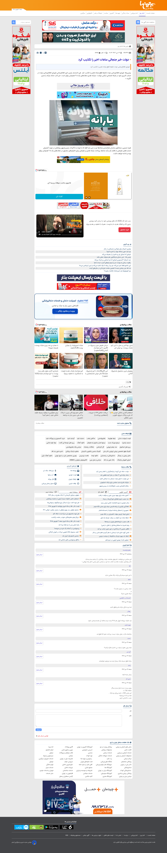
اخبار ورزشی (134, 13)
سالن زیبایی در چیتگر (124, 455)
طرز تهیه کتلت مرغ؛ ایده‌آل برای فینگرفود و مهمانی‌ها (63, 502)
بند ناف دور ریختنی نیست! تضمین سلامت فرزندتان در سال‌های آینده (110, 268)
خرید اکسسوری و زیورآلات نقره (55, 438)
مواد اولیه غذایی (51, 443)
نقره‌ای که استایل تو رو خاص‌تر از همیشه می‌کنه (116, 254)
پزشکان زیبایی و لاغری (124, 773)
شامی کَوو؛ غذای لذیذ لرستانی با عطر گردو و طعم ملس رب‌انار (111, 532)
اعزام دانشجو (49, 750)
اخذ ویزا (51, 747)
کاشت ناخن (127, 750)
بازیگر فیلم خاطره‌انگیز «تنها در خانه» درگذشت (65, 517)
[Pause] (86, 197)
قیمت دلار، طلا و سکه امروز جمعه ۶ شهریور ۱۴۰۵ (64, 521)
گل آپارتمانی (100, 447)
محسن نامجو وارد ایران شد (70, 536)
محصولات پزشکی (106, 750)
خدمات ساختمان (68, 770)
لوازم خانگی (49, 764)
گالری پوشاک (69, 747)
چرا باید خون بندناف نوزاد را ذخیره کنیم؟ (119, 252)
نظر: (130, 715)
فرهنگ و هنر (98, 13)
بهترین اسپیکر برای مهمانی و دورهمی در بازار (117, 249)
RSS (67, 835)
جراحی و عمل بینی (95, 460)
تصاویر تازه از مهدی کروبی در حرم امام (117, 540)
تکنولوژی (90, 13)
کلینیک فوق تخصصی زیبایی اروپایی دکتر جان (117, 451)
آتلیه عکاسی (88, 776)
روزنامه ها (73, 470)
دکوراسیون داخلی (67, 764)
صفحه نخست (150, 13)
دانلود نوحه (94, 455)
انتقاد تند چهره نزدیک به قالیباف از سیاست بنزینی (114, 536)
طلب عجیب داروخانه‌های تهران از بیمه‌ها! (117, 522)
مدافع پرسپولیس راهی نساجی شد (69, 540)
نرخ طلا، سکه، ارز (48, 470)
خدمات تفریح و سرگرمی (46, 759)
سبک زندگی (126, 13)
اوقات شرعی (72, 483)
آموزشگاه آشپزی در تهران (84, 747)
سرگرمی (82, 13)
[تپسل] (36, 170)
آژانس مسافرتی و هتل (66, 776)
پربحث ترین (49, 492)
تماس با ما (119, 835)
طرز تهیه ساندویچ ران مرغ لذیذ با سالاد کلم (66, 514)
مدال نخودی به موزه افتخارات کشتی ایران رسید (115, 503)
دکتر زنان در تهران (126, 764)
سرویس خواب (68, 761)
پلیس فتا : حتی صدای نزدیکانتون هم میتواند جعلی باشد (114, 257)
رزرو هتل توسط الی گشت (66, 443)
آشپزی (112, 13)
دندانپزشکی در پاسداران (108, 455)
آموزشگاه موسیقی (106, 773)
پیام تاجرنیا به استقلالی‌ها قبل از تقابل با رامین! (115, 525)
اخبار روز (142, 13)
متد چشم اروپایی (112, 447)
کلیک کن (59, 196)
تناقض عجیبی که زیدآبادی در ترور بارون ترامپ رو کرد (113, 529)
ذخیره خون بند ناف (57, 451)
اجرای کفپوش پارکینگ (124, 460)
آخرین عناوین (123, 492)
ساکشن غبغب (91, 438)
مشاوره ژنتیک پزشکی (72, 451)
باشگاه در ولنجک (89, 447)
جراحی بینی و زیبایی (125, 776)
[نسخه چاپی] (37, 53)
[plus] (45, 53)
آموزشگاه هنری (107, 776)
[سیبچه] (66, 827)
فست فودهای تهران (86, 761)
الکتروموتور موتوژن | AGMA (78, 460)
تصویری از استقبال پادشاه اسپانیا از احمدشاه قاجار (114, 510)
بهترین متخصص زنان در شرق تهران (66, 455)
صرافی (51, 753)
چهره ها (118, 13)
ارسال (39, 730)
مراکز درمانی (127, 759)
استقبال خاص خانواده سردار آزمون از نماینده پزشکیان (62, 499)
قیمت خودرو (72, 475)
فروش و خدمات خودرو (46, 770)
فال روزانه (51, 479)
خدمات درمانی (107, 753)
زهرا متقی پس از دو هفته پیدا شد (69, 525)
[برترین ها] (146, 5)
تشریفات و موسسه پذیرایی (84, 770)
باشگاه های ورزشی (106, 761)
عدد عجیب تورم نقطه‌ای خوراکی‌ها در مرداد (116, 499)
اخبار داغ (101, 492)
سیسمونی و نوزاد (48, 756)
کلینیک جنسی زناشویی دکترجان (91, 451)
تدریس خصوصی (87, 750)
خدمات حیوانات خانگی (105, 756)
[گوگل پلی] (51, 827)
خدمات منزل (49, 767)
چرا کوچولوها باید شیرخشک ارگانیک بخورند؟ (117, 271)
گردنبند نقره (70, 438)
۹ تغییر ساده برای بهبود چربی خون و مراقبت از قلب (113, 495)
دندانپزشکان (127, 767)
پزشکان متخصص (126, 761)
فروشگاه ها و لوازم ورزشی (104, 764)
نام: (130, 711)
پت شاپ (109, 759)
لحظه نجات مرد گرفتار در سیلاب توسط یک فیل (115, 518)
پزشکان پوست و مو (106, 747)
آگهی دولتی (86, 835)
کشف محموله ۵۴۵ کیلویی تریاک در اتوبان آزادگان (64, 532)
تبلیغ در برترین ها (96, 835)
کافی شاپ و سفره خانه (85, 764)
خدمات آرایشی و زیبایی (124, 753)
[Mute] (89, 197)
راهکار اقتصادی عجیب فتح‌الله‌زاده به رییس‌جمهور (114, 486)
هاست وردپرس (84, 455)
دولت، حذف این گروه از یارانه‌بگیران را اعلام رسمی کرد (112, 471)
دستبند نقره (80, 438)
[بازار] (36, 827)
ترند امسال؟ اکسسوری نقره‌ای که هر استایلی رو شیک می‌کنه (113, 260)
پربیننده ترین (73, 492)
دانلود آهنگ (80, 443)
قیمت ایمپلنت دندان (124, 438)
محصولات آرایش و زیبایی (123, 756)
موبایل (51, 761)
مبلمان (71, 756)
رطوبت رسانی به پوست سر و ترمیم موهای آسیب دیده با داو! (112, 263)
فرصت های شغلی (108, 835)
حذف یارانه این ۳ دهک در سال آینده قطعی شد (114, 475)
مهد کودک (89, 756)
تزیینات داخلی (68, 767)
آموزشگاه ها (108, 767)
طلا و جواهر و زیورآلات (66, 753)
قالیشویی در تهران (67, 773)
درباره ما (126, 835)
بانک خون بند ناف (109, 460)
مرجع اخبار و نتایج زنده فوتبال (96, 443)
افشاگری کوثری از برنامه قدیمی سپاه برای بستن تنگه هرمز (111, 506)
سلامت (106, 13)
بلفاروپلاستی (101, 438)
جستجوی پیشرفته (75, 835)
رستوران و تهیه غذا (86, 759)
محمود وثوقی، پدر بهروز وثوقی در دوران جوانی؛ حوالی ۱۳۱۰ (61, 510)
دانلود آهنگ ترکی (47, 455)
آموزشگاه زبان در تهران (105, 770)
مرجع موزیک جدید (114, 443)
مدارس (90, 753)
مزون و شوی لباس (67, 750)
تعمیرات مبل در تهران (66, 759)
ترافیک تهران (72, 479)
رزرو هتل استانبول (125, 447)
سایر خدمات (49, 773)
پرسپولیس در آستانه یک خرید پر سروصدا (66, 528)
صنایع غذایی (88, 767)
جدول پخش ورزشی (48, 483)
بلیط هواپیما (111, 438)
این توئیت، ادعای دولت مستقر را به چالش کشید (114, 479)
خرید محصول (124, 229)
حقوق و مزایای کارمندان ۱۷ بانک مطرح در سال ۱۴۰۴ (63, 495)
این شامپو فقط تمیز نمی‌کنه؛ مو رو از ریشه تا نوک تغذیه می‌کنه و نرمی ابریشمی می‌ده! (105, 265)
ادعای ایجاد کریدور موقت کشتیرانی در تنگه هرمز (114, 514)
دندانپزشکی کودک (125, 770)
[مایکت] (21, 827)
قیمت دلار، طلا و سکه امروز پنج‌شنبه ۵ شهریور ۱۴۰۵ (63, 506)
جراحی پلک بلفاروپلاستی (73, 447)
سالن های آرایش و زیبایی (123, 747)
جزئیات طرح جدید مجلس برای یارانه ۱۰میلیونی (114, 482)
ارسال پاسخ (39, 555)
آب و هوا (51, 475)
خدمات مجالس (87, 773)
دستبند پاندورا (126, 443)
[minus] (40, 53)
